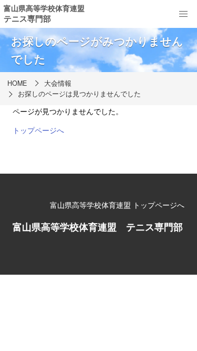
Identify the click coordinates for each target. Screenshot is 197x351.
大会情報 (57, 83)
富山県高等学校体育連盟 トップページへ (117, 204)
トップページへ (38, 130)
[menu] (183, 14)
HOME (17, 83)
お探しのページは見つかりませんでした (79, 93)
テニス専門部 (27, 18)
